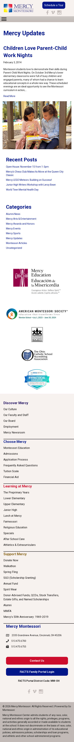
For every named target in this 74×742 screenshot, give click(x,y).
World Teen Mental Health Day (22, 189)
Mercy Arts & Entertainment (21, 218)
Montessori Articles (16, 243)
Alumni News (13, 214)
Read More (9, 96)
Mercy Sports (13, 233)
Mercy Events (13, 228)
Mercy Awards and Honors (20, 223)
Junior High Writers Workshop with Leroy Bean (31, 184)
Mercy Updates (14, 238)
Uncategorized (14, 248)
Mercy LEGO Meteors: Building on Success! (29, 180)
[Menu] (4, 19)
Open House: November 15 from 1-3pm (27, 166)
